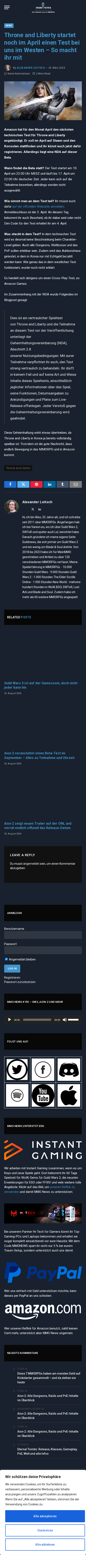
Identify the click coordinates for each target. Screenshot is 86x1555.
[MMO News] (43, 7)
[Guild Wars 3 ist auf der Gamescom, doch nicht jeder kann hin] (43, 654)
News (9, 25)
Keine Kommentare (19, 73)
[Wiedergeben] (10, 1020)
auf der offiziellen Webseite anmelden (38, 206)
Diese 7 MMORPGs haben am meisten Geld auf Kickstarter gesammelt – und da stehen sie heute (48, 1378)
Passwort (10, 944)
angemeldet (31, 863)
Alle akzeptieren (45, 1516)
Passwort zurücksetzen (19, 982)
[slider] (74, 1019)
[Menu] (7, 7)
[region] (43, 1512)
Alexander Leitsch (31, 67)
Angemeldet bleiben (22, 959)
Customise (45, 1530)
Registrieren (12, 977)
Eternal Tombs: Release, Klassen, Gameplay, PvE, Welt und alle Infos (47, 1451)
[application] (43, 1020)
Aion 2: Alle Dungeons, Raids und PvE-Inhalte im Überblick (47, 1398)
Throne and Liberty (18, 468)
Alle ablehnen (45, 1544)
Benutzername (14, 928)
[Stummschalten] (65, 1020)
